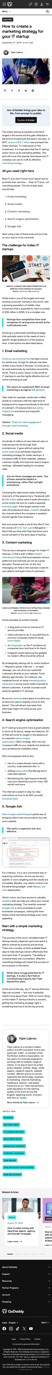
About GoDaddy (9, 1267)
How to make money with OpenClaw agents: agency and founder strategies (21, 1231)
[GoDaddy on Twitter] (24, 1330)
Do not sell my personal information (26, 1344)
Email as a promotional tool (16, 358)
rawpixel (23, 291)
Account (6, 1295)
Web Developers (12, 1175)
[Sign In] (41, 4)
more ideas (14, 640)
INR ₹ (44, 1323)
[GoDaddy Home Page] (13, 1311)
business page (9, 506)
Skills (12, 1217)
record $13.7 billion (20, 142)
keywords (20, 771)
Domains (8, 1118)
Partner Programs (10, 1288)
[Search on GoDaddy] (47, 11)
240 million (10, 499)
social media (8, 451)
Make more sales (12, 1139)
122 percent (37, 390)
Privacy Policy (25, 1339)
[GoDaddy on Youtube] (31, 1330)
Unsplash (35, 291)
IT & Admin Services (14, 1132)
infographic (17, 645)
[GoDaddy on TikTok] (17, 1330)
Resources (7, 1281)
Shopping (6, 1302)
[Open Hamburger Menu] (3, 4)
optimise (17, 698)
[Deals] (30, 4)
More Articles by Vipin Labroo (21, 1102)
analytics (6, 901)
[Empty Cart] (47, 4)
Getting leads (11, 1125)
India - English (9, 1323)
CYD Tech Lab (24, 527)
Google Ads (8, 908)
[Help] (36, 4)
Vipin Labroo (17, 52)
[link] (12, 90)
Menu (4, 11)
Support (6, 1274)
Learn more (12, 1241)
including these (10, 798)
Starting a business (14, 1153)
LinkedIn (34, 510)
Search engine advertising (15, 814)
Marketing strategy (14, 1146)
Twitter (23, 1097)
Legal (14, 1339)
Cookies (37, 1339)
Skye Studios (23, 613)
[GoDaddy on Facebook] (4, 1330)
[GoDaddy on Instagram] (11, 1330)
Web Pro (8, 19)
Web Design (10, 1160)
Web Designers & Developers (18, 1167)
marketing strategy (12, 163)
